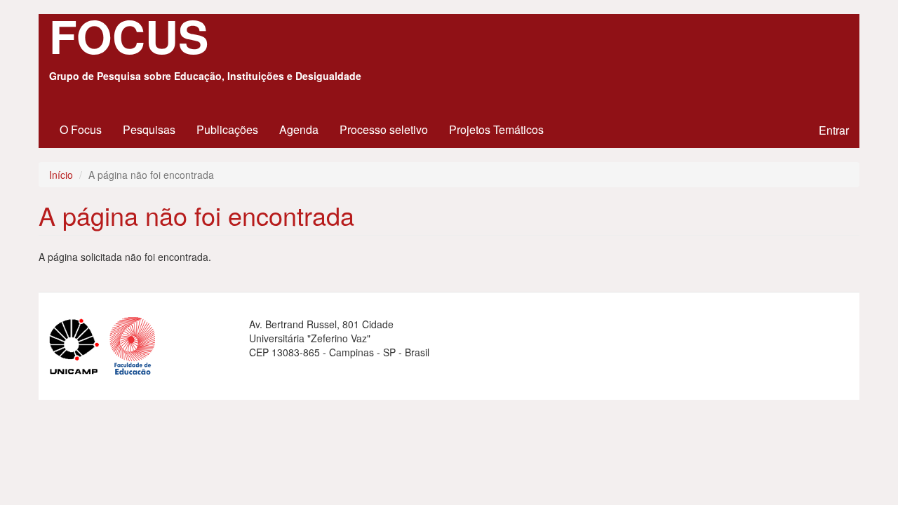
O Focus (81, 129)
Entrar (834, 130)
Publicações (227, 129)
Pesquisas (149, 129)
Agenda (299, 129)
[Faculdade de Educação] (137, 344)
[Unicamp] (79, 344)
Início (61, 175)
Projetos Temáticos (496, 129)
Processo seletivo (384, 129)
